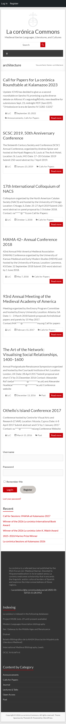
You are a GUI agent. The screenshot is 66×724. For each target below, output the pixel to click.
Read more (56, 118)
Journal (6, 684)
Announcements (15, 118)
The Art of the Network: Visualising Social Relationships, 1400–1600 (30, 354)
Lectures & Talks (10, 689)
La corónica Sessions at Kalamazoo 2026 (24, 541)
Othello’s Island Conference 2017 (32, 410)
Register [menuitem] (14, 3)
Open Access (9, 694)
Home (49, 65)
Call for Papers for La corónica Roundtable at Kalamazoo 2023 (30, 82)
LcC (9, 113)
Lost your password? (12, 499)
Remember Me (14, 481)
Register (27, 489)
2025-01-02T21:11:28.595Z (40, 591)
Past (43, 395)
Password (8, 466)
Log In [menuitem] (4, 3)
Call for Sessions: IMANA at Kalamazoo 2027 (26, 515)
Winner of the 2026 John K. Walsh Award (30, 530)
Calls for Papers (31, 118)
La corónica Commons (33, 31)
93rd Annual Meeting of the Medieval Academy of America (29, 299)
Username (8, 451)
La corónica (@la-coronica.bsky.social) (30, 590)
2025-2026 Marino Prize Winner (20, 535)
